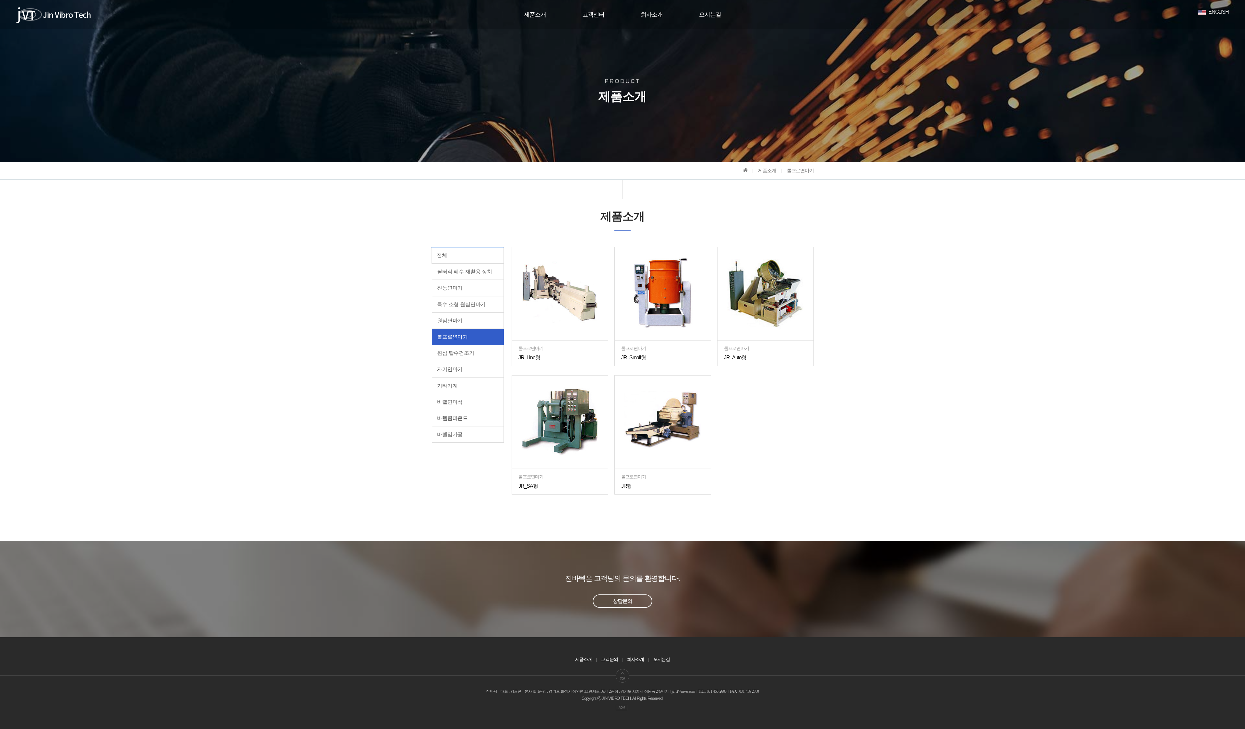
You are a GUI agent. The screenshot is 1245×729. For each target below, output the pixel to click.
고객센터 (593, 14)
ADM (622, 707)
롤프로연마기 (452, 337)
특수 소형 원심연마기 (461, 304)
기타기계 (447, 385)
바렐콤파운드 (452, 418)
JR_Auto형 (735, 357)
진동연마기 (450, 288)
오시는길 (710, 14)
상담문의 (622, 601)
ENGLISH (1218, 12)
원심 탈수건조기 (455, 353)
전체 (442, 255)
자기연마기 (450, 369)
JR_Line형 (529, 357)
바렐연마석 (450, 402)
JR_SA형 (528, 486)
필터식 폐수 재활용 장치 (464, 271)
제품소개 (535, 14)
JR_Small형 (633, 357)
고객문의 (609, 659)
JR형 (626, 486)
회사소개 (652, 14)
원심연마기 (450, 320)
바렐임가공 (450, 434)
